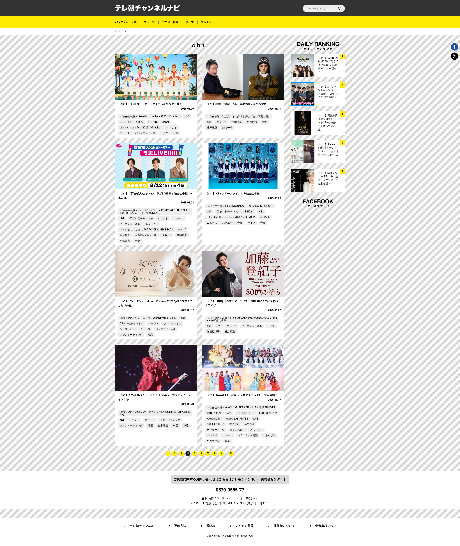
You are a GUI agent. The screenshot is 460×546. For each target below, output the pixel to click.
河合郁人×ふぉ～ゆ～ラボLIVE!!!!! (153, 235)
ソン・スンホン (172, 323)
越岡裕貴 (182, 235)
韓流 (150, 334)
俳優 (150, 425)
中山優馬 (237, 122)
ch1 (187, 116)
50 (231, 453)
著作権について (284, 525)
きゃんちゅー (237, 429)
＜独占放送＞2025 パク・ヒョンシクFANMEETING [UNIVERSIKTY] (155, 413)
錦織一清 (227, 127)
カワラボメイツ (216, 429)
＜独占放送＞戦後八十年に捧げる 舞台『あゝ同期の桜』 (238, 116)
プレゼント (208, 22)
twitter (454, 56)
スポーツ (149, 22)
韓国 (175, 425)
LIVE (219, 326)
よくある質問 (244, 525)
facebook (454, 47)
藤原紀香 (212, 127)
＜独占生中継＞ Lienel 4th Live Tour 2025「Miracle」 (150, 116)
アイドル (234, 424)
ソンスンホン (127, 329)
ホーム (119, 31)
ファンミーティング (131, 334)
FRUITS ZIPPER (268, 413)
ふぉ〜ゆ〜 (151, 224)
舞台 (264, 122)
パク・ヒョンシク (170, 419)
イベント (172, 127)
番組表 (210, 525)
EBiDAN (152, 122)
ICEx (261, 211)
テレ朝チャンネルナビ (147, 8)
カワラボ (250, 424)
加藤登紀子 (213, 331)
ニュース (125, 133)
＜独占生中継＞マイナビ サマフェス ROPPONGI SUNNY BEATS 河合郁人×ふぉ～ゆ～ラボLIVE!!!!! (154, 211)
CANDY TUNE (214, 413)
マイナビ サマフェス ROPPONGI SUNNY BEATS (146, 229)
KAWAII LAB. (213, 418)
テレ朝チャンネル (142, 525)
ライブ (164, 133)
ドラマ (190, 22)
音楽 (175, 133)
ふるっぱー (269, 435)
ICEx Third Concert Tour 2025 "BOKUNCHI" (231, 217)
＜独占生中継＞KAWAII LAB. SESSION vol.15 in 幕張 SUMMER (241, 407)
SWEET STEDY (215, 424)
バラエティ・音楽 (126, 22)
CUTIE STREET (245, 413)
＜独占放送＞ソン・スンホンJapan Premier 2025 (148, 317)
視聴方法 (180, 525)
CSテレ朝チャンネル (131, 122)
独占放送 (252, 122)
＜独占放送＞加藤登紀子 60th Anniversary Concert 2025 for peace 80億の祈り (242, 319)
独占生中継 (213, 440)
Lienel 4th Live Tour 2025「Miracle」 (141, 127)
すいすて (212, 435)
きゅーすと (256, 429)
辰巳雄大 (125, 240)
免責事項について (327, 525)
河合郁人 (125, 235)
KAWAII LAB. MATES (237, 418)
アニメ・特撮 (170, 22)
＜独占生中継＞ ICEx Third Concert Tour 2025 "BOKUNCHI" (240, 206)
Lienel (165, 122)
